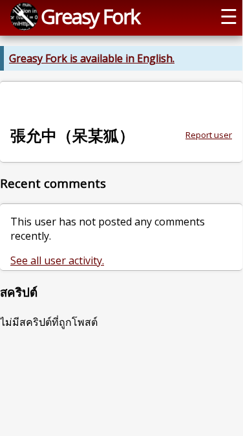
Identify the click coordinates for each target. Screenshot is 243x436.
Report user (208, 135)
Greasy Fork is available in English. (91, 58)
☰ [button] (229, 16)
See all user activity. (57, 260)
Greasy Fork (90, 16)
